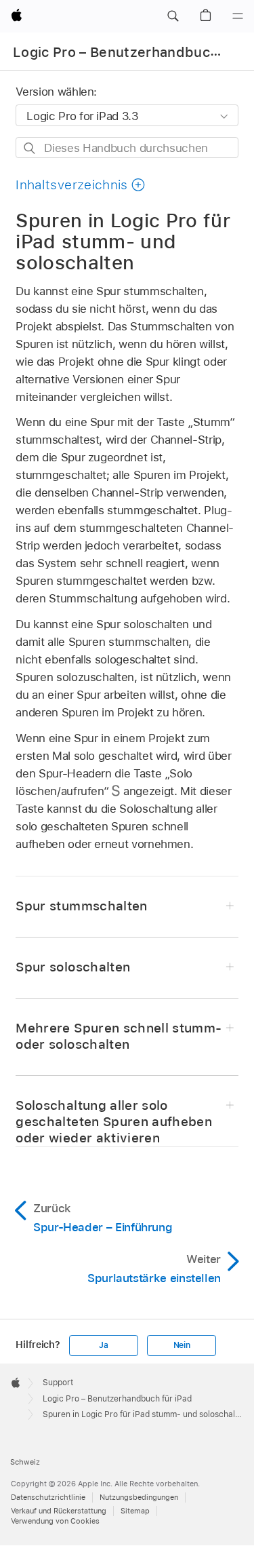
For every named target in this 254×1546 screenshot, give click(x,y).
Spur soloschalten (73, 967)
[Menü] (237, 16)
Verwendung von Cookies (55, 1521)
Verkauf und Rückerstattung (58, 1510)
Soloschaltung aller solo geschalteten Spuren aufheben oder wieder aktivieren (114, 1122)
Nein (181, 1345)
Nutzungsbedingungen (139, 1497)
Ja (103, 1345)
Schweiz (25, 1462)
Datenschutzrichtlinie (48, 1497)
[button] (172, 16)
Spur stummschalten (81, 906)
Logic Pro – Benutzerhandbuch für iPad (117, 1399)
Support (58, 1382)
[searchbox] (127, 147)
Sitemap (135, 1510)
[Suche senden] (30, 148)
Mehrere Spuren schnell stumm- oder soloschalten (118, 1036)
